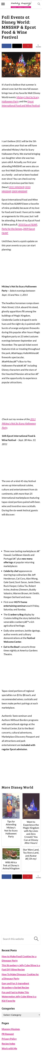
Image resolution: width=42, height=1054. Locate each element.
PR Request (8, 1033)
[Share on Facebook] (7, 46)
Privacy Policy (9, 1038)
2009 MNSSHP (19, 191)
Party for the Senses (12, 228)
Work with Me (9, 1048)
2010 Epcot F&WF (27, 224)
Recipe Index (8, 1043)
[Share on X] (17, 46)
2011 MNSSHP (16, 187)
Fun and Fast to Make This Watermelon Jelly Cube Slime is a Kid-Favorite (19, 996)
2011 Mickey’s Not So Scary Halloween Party (19, 423)
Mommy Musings (11, 1029)
